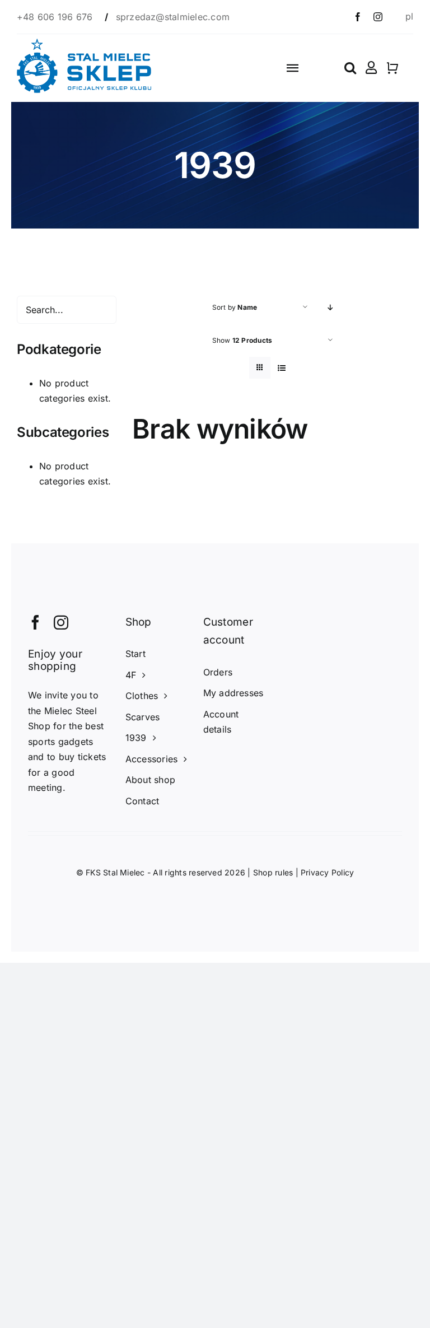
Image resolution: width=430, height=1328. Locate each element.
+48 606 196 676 (56, 16)
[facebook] (357, 16)
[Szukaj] (350, 68)
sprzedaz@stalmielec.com (173, 16)
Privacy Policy (327, 872)
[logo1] (84, 43)
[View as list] (282, 368)
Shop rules (273, 872)
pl (409, 16)
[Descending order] (331, 307)
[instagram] (377, 16)
